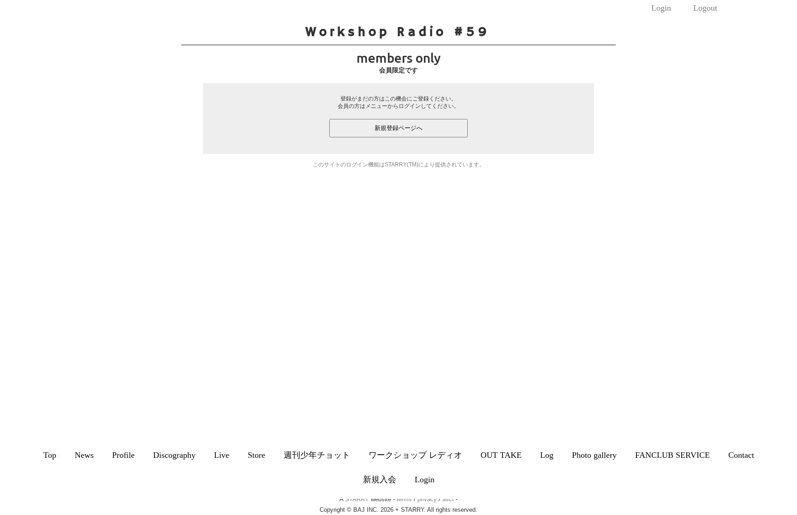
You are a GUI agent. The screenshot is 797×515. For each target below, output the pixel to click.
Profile (123, 455)
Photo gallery (594, 455)
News (84, 455)
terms (404, 499)
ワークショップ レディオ (415, 455)
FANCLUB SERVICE (672, 455)
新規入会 (379, 479)
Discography (174, 455)
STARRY (357, 499)
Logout (705, 7)
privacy (427, 499)
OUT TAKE (501, 455)
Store (256, 455)
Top (49, 455)
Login (661, 7)
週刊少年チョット (317, 455)
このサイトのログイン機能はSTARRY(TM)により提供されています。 (399, 164)
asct (448, 499)
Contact (741, 455)
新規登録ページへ (398, 127)
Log (546, 455)
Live (221, 455)
